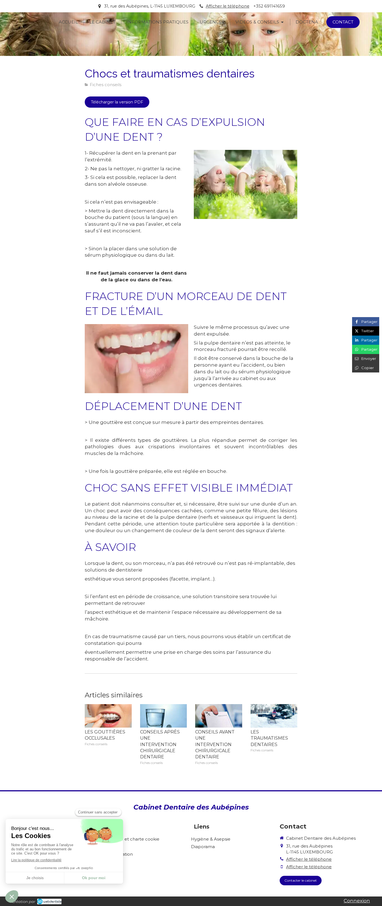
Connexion (357, 900)
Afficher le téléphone (227, 6)
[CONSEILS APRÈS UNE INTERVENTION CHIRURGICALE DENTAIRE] (163, 716)
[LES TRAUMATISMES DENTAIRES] (274, 716)
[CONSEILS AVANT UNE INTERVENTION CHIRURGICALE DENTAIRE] (218, 716)
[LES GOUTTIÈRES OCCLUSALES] (108, 716)
